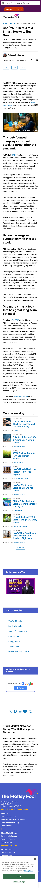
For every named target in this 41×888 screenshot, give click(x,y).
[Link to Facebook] (15, 711)
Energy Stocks (14, 641)
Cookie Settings (19, 882)
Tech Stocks (13, 646)
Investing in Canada (9, 836)
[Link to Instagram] (20, 711)
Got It (19, 876)
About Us (5, 813)
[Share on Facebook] (31, 60)
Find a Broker (6, 842)
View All (20, 548)
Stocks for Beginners (17, 631)
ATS (5, 68)
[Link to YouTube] (25, 711)
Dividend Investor (8, 852)
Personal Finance (8, 839)
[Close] (35, 859)
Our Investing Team (9, 816)
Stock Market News (9, 833)
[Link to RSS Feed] (30, 711)
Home (5, 23)
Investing (12, 23)
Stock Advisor (7, 849)
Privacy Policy (28, 871)
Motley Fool (14, 9)
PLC (23, 68)
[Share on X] (34, 60)
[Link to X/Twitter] (10, 711)
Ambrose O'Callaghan (16, 55)
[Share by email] (37, 60)
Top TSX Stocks (15, 621)
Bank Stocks (13, 636)
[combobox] (20, 3)
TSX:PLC (15, 320)
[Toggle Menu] (34, 16)
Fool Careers (6, 826)
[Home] (1, 785)
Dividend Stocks (15, 626)
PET (14, 68)
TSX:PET (14, 155)
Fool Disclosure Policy (10, 823)
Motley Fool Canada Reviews (13, 819)
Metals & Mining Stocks (18, 651)
